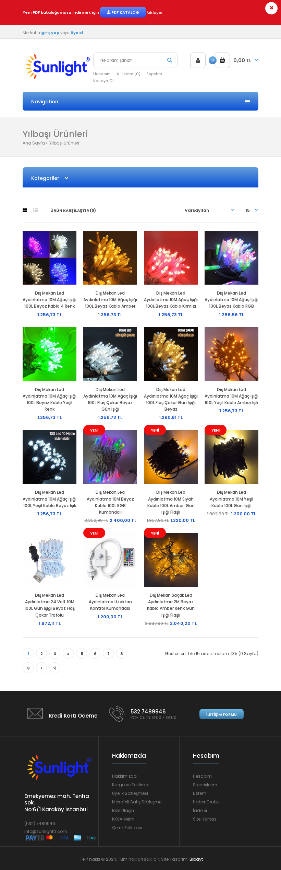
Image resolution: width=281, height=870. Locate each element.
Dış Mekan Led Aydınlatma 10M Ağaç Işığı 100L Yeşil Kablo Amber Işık (231, 396)
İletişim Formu (221, 714)
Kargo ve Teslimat (131, 785)
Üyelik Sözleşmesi (130, 793)
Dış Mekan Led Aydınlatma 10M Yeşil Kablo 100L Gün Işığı (231, 498)
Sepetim (154, 74)
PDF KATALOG (124, 12)
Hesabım (102, 74)
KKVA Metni (123, 819)
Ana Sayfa (34, 143)
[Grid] (25, 210)
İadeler (200, 810)
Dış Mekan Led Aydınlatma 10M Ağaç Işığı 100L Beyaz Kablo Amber (110, 299)
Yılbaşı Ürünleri (63, 143)
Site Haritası (205, 819)
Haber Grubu (206, 802)
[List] (35, 210)
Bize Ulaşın (123, 810)
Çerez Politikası (127, 828)
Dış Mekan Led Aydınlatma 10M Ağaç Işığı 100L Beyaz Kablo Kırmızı (171, 299)
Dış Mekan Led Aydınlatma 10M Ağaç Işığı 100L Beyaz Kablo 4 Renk (49, 299)
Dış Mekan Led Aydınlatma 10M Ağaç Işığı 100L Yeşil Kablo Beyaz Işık (49, 498)
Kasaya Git (104, 80)
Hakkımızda (124, 776)
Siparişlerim (205, 785)
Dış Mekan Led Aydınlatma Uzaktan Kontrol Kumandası (110, 601)
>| (55, 668)
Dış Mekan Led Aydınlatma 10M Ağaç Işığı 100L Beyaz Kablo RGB (231, 299)
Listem (199, 793)
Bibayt (196, 859)
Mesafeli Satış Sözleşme (136, 802)
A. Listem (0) (128, 74)
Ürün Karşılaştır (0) (73, 210)
